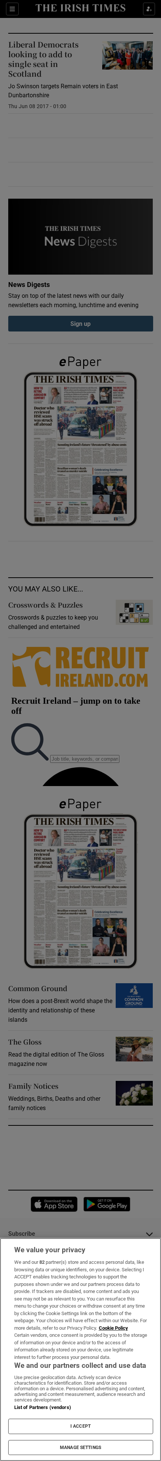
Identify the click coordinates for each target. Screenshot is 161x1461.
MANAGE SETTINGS (80, 1447)
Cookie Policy (113, 1328)
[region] (80, 1349)
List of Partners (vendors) (42, 1407)
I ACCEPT (80, 1426)
